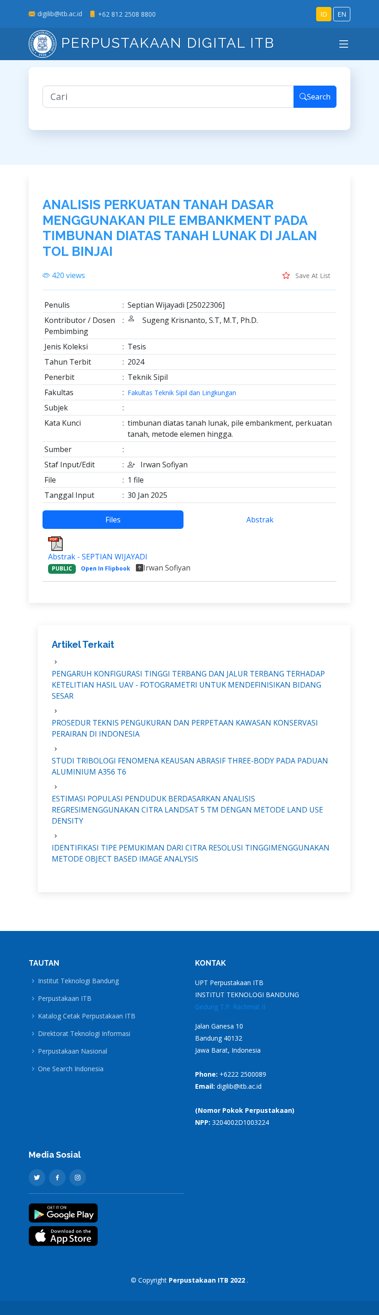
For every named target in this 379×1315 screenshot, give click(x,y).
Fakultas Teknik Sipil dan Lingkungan (182, 393)
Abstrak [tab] (260, 520)
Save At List (311, 275)
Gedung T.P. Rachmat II (230, 1006)
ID (323, 14)
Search (318, 97)
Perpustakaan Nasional (72, 1051)
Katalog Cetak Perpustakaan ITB (86, 1016)
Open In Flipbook (105, 568)
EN (341, 14)
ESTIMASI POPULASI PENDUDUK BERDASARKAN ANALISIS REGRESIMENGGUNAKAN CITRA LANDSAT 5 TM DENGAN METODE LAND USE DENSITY (187, 810)
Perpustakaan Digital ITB (165, 43)
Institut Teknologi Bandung (78, 981)
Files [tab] (113, 520)
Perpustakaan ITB (65, 998)
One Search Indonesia (71, 1069)
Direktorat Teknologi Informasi (84, 1033)
